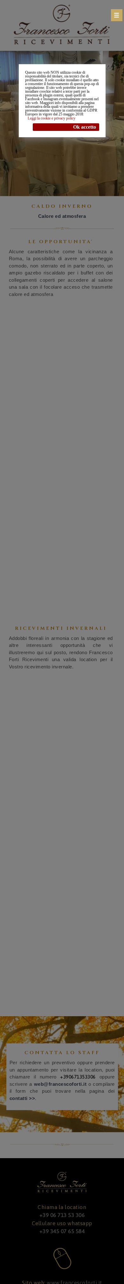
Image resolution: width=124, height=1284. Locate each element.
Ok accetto (84, 127)
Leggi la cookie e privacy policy (51, 118)
